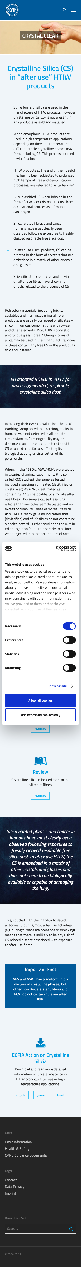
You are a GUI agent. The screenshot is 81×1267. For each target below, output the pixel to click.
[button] (73, 10)
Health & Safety (17, 1148)
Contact (11, 1179)
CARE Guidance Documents (26, 1155)
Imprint (10, 1193)
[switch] (69, 640)
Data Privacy (14, 1186)
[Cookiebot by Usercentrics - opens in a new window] (57, 548)
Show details (57, 686)
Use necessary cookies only (40, 714)
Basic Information (18, 1141)
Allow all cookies (40, 700)
